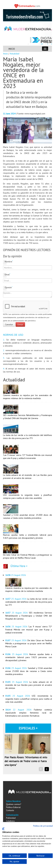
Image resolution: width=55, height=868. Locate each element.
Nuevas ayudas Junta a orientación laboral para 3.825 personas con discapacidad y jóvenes (28, 657)
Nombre (6, 261)
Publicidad (11, 818)
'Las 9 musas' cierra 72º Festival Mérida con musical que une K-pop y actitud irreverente (28, 629)
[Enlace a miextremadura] (27, 5)
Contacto (10, 810)
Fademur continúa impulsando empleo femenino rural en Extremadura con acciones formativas (28, 712)
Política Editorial (13, 807)
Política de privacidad (43, 825)
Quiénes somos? (13, 804)
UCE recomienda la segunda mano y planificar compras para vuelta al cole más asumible (28, 698)
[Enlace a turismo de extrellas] (27, 15)
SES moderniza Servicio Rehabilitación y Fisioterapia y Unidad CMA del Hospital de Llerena (28, 615)
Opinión (6, 287)
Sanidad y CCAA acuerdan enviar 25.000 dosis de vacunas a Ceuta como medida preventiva (28, 671)
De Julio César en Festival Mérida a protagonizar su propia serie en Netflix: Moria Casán (28, 643)
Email (6, 274)
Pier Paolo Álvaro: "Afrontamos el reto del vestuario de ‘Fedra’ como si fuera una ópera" (26, 761)
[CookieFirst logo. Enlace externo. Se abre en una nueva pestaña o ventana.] (3, 829)
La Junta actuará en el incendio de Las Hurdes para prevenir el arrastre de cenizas (28, 685)
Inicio (5, 53)
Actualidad (14, 53)
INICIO (11, 48)
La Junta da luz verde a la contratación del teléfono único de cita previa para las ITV (28, 601)
